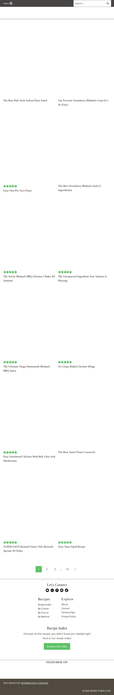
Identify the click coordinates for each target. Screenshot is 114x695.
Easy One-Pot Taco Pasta (17, 190)
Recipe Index (44, 604)
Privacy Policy (68, 616)
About (64, 604)
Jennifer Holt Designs (34, 683)
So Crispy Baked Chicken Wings (76, 366)
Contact (65, 608)
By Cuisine (43, 608)
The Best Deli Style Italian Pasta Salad (25, 100)
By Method (43, 616)
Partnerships (68, 612)
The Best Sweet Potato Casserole (76, 452)
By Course (43, 612)
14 (67, 569)
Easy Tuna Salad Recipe (71, 546)
